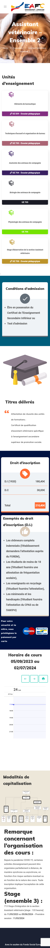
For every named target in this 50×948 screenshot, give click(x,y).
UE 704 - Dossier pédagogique (26, 173)
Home (5, 48)
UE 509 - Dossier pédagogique (26, 114)
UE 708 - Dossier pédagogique (26, 261)
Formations (18, 48)
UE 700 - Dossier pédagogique (26, 143)
